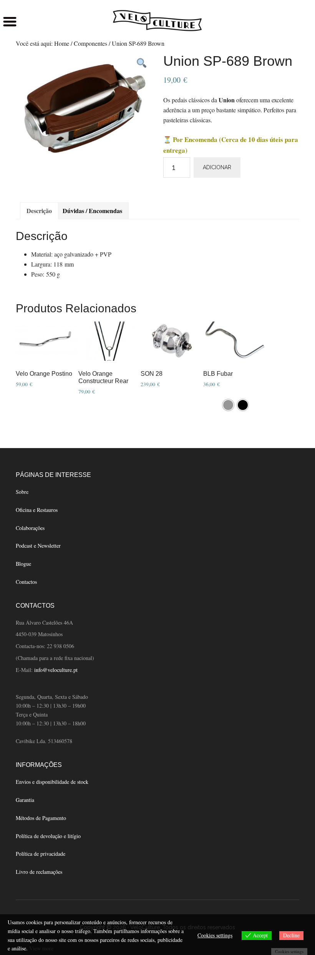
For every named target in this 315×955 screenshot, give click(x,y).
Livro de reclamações (39, 871)
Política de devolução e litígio (48, 836)
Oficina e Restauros (37, 509)
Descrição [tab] (39, 210)
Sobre (22, 491)
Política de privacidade (40, 853)
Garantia (25, 799)
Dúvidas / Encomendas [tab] (92, 210)
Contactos (26, 581)
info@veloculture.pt (56, 669)
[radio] (228, 405)
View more (41, 948)
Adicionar (217, 167)
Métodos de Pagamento (41, 818)
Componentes (90, 43)
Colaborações (30, 528)
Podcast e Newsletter (38, 545)
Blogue (23, 563)
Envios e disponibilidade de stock (52, 781)
